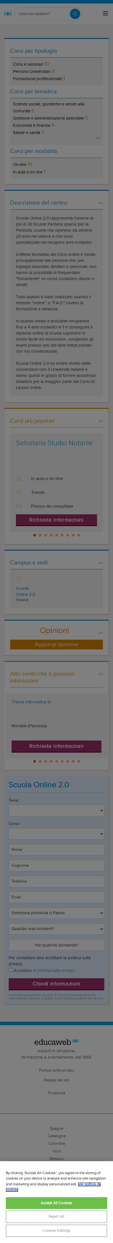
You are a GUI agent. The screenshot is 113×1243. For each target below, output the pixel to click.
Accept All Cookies (56, 1203)
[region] (56, 1202)
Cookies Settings (56, 1231)
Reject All (56, 1216)
